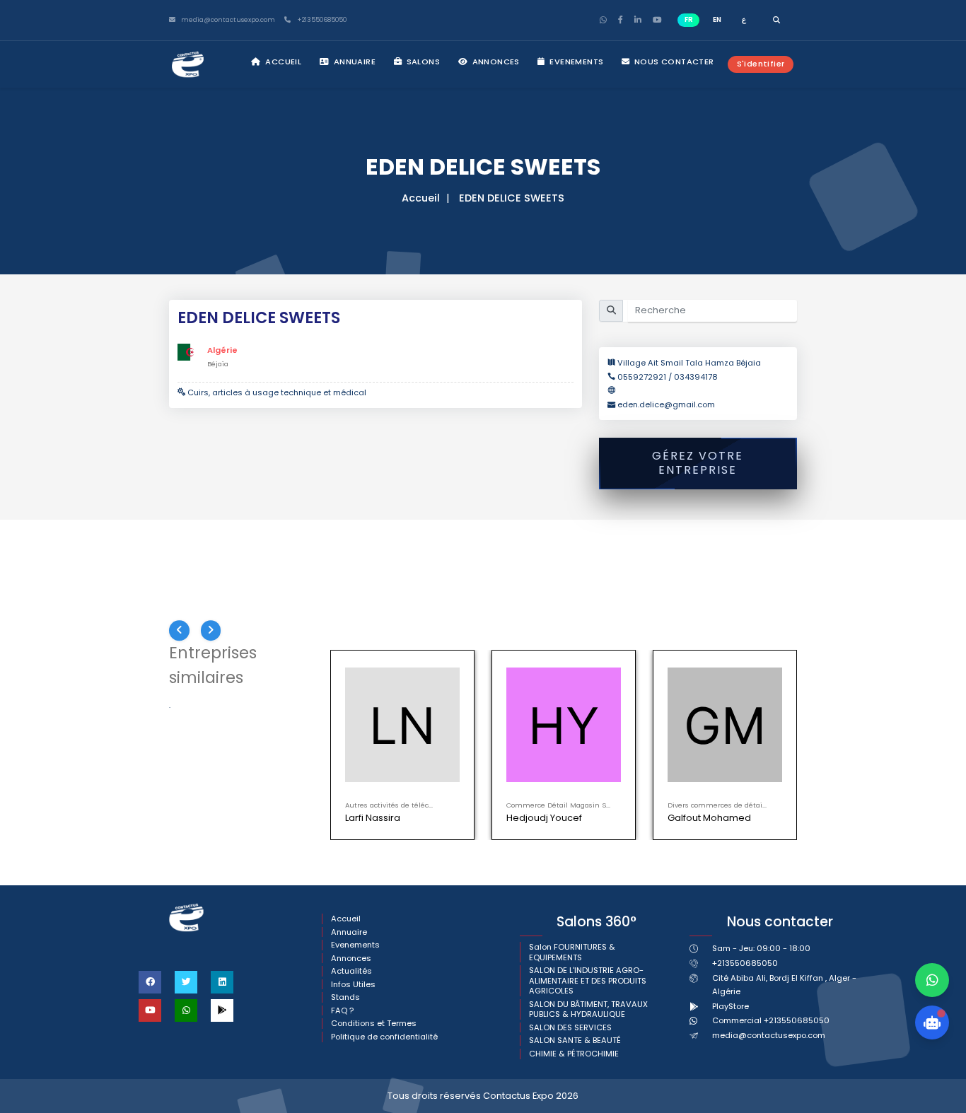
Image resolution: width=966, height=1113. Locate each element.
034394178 (696, 377)
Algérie (222, 350)
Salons (422, 61)
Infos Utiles (353, 984)
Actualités (351, 971)
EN (717, 19)
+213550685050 (321, 20)
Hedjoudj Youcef (544, 818)
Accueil (282, 61)
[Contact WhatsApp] (932, 980)
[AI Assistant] (932, 1022)
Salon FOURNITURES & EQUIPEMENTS (572, 952)
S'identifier (761, 63)
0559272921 (642, 377)
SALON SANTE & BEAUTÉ (575, 1040)
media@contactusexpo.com (768, 1035)
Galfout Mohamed (709, 818)
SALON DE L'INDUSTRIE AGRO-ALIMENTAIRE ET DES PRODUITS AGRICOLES (587, 980)
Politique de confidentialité (384, 1037)
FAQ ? (342, 1011)
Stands (345, 997)
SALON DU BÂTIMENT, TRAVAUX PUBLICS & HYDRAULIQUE (588, 1009)
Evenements (575, 61)
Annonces (495, 61)
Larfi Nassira (372, 818)
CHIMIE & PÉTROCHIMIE (574, 1054)
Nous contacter (673, 61)
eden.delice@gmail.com (666, 404)
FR (689, 19)
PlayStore (730, 1006)
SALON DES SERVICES (570, 1027)
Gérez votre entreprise (697, 463)
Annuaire (353, 61)
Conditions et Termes (374, 1023)
